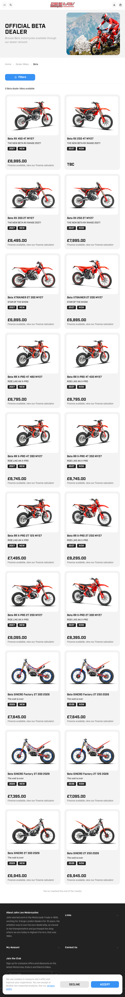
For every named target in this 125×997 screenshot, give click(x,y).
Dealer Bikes (22, 64)
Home (8, 64)
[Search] (10, 5)
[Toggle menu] (4, 5)
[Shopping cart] (120, 5)
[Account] (114, 5)
